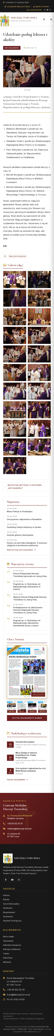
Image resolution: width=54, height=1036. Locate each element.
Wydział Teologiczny (12, 921)
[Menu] (51, 19)
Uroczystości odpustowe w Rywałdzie (24, 517)
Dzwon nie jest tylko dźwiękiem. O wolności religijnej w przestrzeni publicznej (27, 542)
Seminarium (8, 916)
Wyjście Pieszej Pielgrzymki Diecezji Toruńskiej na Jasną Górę (30, 597)
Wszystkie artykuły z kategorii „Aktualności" (25, 486)
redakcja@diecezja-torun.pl (19, 828)
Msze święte (8, 936)
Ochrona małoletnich (18, 7)
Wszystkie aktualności (20, 550)
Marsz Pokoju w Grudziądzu (20, 510)
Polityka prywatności (11, 1019)
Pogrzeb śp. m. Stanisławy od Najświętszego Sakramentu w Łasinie (26, 585)
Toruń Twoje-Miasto (36, 1029)
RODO (22, 1019)
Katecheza (7, 958)
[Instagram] (50, 10)
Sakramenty (8, 941)
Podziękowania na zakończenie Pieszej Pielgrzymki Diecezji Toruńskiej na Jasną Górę (27, 609)
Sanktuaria (7, 908)
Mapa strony (42, 7)
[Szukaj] (44, 19)
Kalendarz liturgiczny (12, 945)
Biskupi (6, 899)
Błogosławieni (9, 912)
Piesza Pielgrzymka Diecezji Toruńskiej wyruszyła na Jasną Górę (30, 573)
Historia (6, 895)
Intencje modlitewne (11, 949)
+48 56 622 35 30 (15, 823)
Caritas (6, 953)
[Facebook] (44, 10)
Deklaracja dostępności (35, 1019)
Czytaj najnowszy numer (27, 718)
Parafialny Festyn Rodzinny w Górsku (24, 525)
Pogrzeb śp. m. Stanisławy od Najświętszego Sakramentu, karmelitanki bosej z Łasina (26, 622)
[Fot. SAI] (27, 71)
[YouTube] (47, 10)
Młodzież (7, 962)
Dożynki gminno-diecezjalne (20, 533)
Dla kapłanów (34, 10)
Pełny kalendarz (16, 780)
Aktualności (12, 48)
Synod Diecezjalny (11, 904)
